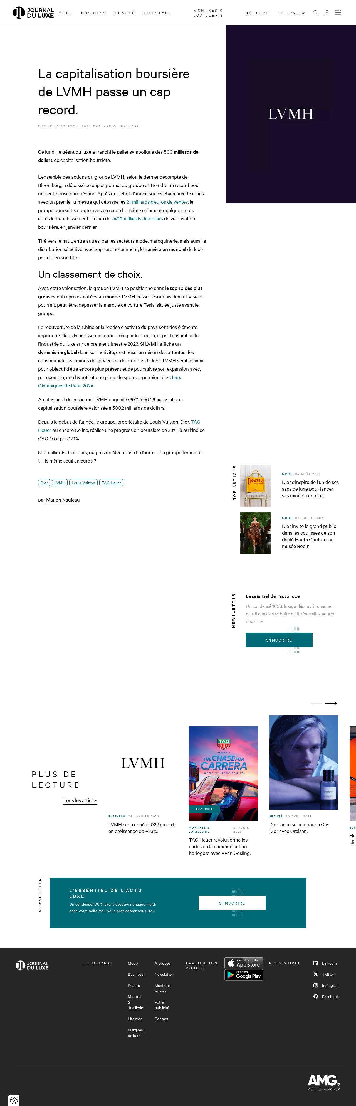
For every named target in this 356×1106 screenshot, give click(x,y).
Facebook (330, 996)
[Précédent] (316, 703)
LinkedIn (329, 963)
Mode (65, 12)
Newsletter (164, 974)
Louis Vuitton (83, 482)
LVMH (60, 482)
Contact (161, 1018)
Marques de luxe (135, 1032)
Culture (257, 12)
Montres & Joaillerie (208, 13)
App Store (243, 963)
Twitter (328, 974)
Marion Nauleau (121, 126)
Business (94, 12)
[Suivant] (331, 703)
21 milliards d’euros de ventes (157, 201)
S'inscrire (279, 640)
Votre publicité (162, 1004)
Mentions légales (163, 988)
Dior (44, 482)
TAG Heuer (111, 482)
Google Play (243, 975)
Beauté (125, 12)
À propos (163, 963)
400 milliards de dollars (138, 218)
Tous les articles (80, 800)
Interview (291, 12)
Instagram (330, 985)
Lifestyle (158, 12)
